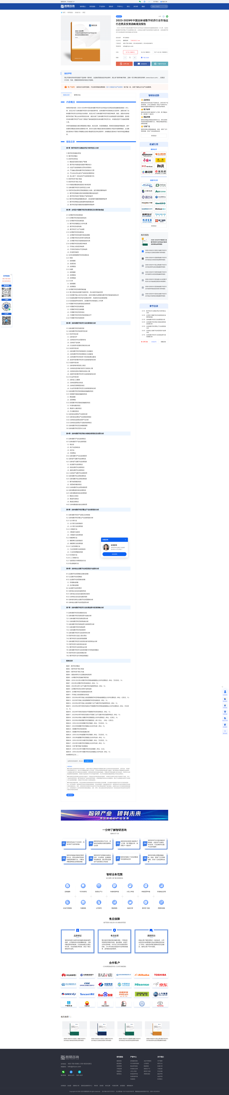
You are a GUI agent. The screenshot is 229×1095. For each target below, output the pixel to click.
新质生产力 (147, 1068)
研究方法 (159, 1063)
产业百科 (102, 6)
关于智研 (159, 1061)
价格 (117, 52)
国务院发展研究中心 (86, 1085)
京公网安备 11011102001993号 (125, 1091)
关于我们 (155, 1)
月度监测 (119, 1068)
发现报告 (122, 1085)
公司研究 (146, 1063)
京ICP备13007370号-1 (108, 1091)
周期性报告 (147, 1074)
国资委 (101, 1085)
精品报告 (119, 1063)
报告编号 (118, 37)
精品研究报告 (134, 1066)
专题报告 (132, 1079)
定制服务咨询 (88, 761)
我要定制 (163, 341)
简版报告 (119, 1071)
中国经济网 (115, 1085)
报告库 (111, 6)
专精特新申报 (134, 1076)
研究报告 (92, 6)
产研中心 (120, 6)
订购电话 (118, 43)
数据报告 (146, 1066)
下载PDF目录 (161, 64)
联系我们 (159, 1079)
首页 (64, 12)
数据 (143, 6)
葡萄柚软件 (130, 1085)
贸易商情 (119, 1066)
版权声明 (68, 73)
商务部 (96, 1085)
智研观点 (83, 6)
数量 (117, 57)
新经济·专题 (147, 1071)
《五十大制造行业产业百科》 (114, 87)
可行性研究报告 (134, 1063)
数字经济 (119, 16)
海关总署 (107, 1085)
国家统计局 (76, 1085)
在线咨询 (144, 64)
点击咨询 (114, 554)
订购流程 (159, 1068)
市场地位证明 (134, 1068)
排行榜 (136, 6)
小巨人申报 (133, 1071)
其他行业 (77, 12)
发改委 (69, 1085)
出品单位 (118, 40)
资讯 (128, 6)
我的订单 (164, 1)
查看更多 (154, 135)
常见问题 (159, 1071)
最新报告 (119, 1061)
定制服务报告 (134, 1061)
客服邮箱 (118, 46)
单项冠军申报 (134, 1074)
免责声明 (159, 1076)
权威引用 (159, 1066)
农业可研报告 (147, 1061)
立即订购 (126, 64)
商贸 (84, 12)
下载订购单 (146, 57)
